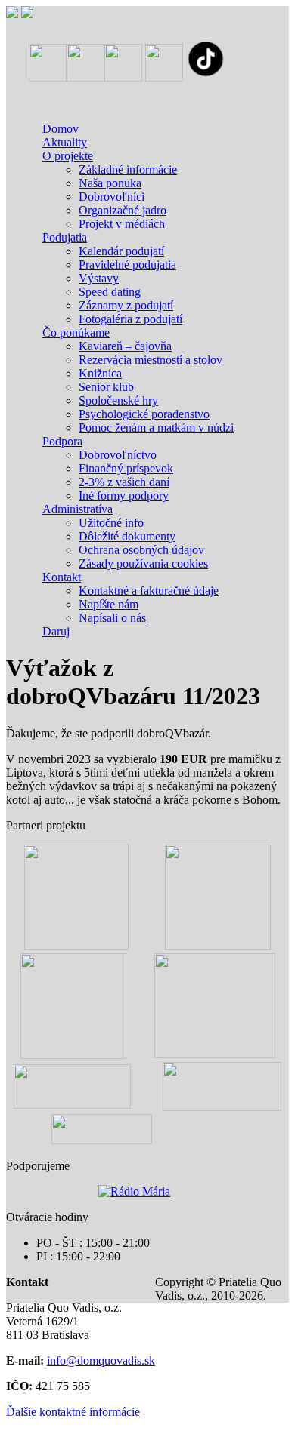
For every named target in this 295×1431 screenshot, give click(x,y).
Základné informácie (128, 169)
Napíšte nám (108, 604)
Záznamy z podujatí (126, 305)
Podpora (62, 441)
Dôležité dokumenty (127, 536)
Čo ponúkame (76, 332)
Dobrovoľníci (111, 196)
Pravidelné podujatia (127, 264)
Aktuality (64, 142)
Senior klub (106, 386)
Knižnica (100, 373)
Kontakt (61, 577)
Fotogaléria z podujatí (130, 318)
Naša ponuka (110, 183)
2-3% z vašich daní (124, 481)
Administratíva (77, 509)
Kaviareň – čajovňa (125, 346)
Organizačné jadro (122, 210)
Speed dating (110, 291)
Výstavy (99, 278)
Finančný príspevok (126, 468)
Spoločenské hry (118, 400)
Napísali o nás (112, 617)
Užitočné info (111, 522)
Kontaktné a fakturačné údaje (149, 590)
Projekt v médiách (122, 223)
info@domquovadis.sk (101, 1360)
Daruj (56, 631)
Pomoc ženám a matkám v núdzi (156, 427)
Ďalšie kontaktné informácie (73, 1411)
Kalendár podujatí (121, 251)
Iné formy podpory (124, 495)
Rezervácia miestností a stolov (150, 359)
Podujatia (64, 237)
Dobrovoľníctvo (118, 454)
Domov (60, 128)
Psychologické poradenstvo (144, 414)
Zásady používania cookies (143, 563)
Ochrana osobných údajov (141, 549)
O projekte (67, 155)
